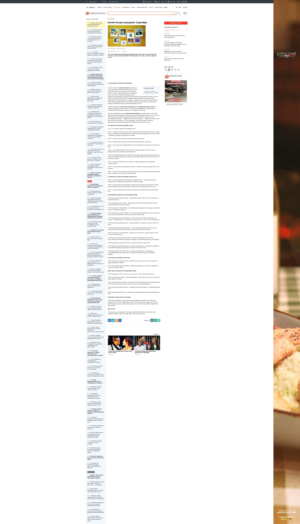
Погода (133, 7)
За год (177, 30)
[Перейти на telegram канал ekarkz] (171, 1)
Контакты (104, 1)
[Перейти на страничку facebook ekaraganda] (165, 1)
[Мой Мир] (119, 320)
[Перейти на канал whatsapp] (174, 1)
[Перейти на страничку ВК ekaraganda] (163, 1)
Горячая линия (92, 1)
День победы (117, 7)
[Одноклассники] (116, 320)
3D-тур (151, 7)
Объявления (125, 7)
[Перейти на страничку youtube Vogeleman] (168, 1)
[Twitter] (112, 320)
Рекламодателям (113, 1)
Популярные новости (171, 27)
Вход (186, 7)
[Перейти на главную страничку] (87, 1)
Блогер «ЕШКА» (107, 7)
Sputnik (110, 57)
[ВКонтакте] (109, 320)
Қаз (177, 7)
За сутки (167, 30)
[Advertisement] (134, 70)
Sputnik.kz (124, 51)
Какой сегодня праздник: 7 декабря (151, 91)
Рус (180, 7)
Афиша (99, 7)
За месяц (172, 30)
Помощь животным (142, 7)
